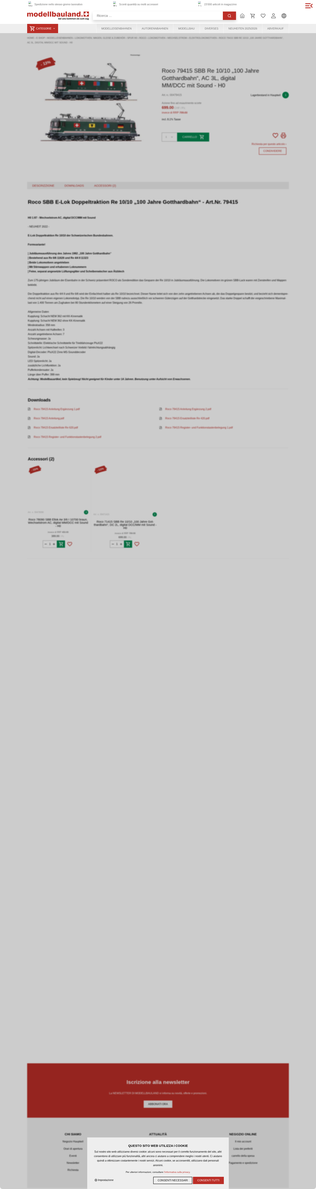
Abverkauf (275, 28)
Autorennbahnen (155, 28)
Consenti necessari (173, 1180)
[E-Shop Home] (58, 16)
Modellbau (186, 28)
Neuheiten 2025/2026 (242, 28)
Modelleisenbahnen (116, 28)
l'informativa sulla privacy (177, 1172)
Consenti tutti (208, 1180)
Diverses (211, 28)
